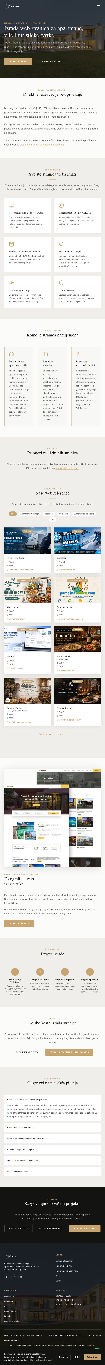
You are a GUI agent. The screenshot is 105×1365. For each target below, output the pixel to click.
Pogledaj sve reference (51, 734)
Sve (12, 514)
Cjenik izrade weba (27, 1052)
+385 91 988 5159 (18, 1228)
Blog (6, 1306)
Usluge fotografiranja (65, 1261)
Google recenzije (11, 1321)
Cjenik (58, 1281)
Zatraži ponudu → (19, 923)
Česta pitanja (10, 1311)
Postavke (63, 1357)
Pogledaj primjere (49, 61)
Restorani (49, 514)
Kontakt (7, 1316)
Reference (8, 1301)
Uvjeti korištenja (94, 1335)
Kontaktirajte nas (85, 1228)
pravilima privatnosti (43, 1360)
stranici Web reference (67, 468)
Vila (52, 519)
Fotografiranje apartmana (67, 1271)
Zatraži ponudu (18, 61)
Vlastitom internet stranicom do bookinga (42, 144)
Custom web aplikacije (84, 514)
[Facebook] (6, 1276)
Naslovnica (9, 1296)
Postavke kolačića (11, 1340)
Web (58, 1276)
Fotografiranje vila (64, 1266)
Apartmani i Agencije (29, 514)
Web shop (63, 514)
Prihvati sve (92, 1357)
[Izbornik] (98, 6)
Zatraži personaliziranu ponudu (69, 1052)
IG (14, 1277)
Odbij (77, 1357)
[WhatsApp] (20, 1276)
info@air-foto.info (51, 1228)
